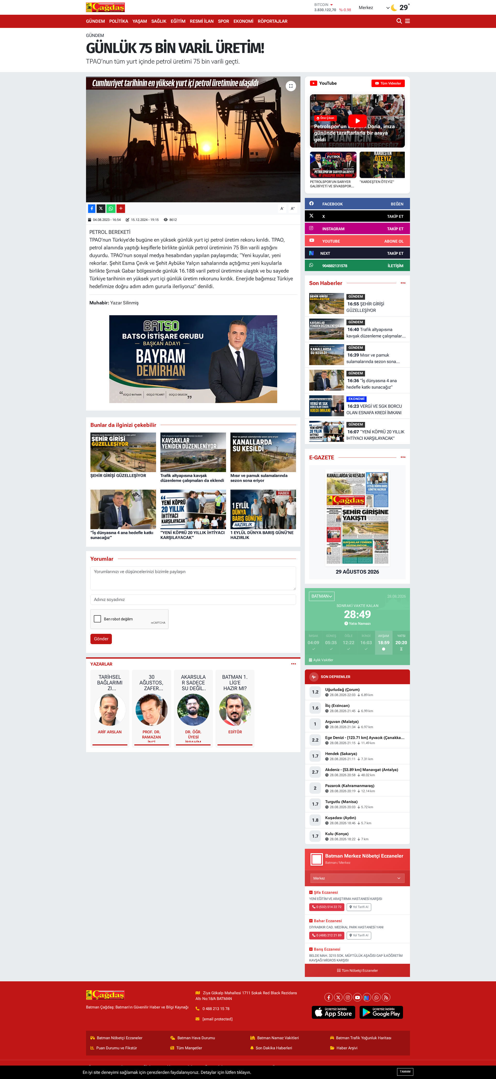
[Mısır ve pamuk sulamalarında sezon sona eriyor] (263, 451)
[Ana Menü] (406, 21)
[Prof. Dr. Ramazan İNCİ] (151, 709)
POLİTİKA (118, 21)
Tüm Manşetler (189, 1048)
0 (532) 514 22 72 (329, 907)
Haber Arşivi (347, 1048)
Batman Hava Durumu (196, 1038)
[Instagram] (348, 997)
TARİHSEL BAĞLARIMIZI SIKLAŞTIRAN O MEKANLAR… (109, 682)
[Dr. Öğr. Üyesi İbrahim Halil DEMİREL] (193, 709)
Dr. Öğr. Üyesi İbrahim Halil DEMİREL (193, 736)
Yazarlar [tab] (101, 664)
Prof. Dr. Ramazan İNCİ (151, 736)
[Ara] (400, 21)
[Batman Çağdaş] (105, 7)
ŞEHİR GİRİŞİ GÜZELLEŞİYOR (118, 475)
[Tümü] (403, 283)
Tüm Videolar (390, 83)
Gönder (101, 638)
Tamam (405, 1071)
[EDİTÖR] (235, 709)
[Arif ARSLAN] (110, 709)
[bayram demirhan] (193, 359)
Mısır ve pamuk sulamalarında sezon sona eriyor (259, 478)
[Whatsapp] (376, 997)
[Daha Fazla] (121, 208)
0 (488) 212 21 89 (329, 935)
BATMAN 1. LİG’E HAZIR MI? (235, 682)
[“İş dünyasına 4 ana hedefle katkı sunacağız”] (123, 509)
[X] (338, 997)
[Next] (367, 997)
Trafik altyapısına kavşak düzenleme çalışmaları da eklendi (192, 478)
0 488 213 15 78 (216, 1008)
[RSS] (386, 997)
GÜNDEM (95, 21)
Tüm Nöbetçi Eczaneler (360, 970)
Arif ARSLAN (110, 732)
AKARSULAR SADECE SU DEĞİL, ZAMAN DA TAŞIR (193, 682)
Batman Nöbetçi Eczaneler (119, 1038)
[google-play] (381, 1012)
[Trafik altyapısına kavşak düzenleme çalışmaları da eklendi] (193, 451)
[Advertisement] (63, 109)
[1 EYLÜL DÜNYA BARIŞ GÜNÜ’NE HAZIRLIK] (263, 509)
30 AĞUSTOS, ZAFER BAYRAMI (152, 682)
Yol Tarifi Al (360, 907)
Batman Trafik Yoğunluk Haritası (363, 1038)
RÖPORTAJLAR (273, 21)
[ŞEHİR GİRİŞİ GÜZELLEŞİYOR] (123, 451)
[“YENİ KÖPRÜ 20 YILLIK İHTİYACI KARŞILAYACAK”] (193, 509)
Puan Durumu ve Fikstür (116, 1048)
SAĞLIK (158, 21)
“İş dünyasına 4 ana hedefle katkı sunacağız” (371, 384)
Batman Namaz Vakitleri (278, 1038)
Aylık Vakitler (323, 660)
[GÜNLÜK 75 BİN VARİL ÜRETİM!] (193, 139)
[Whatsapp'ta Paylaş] (110, 208)
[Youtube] (357, 997)
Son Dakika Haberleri (274, 1048)
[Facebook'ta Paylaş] (91, 208)
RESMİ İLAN (202, 21)
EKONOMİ (243, 21)
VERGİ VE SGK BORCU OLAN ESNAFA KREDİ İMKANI (374, 409)
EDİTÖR (235, 732)
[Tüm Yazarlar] (293, 664)
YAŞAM (140, 21)
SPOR (223, 21)
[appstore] (334, 1012)
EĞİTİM (178, 21)
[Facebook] (328, 997)
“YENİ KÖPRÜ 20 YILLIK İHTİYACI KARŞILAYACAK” (192, 535)
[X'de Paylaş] (101, 208)
